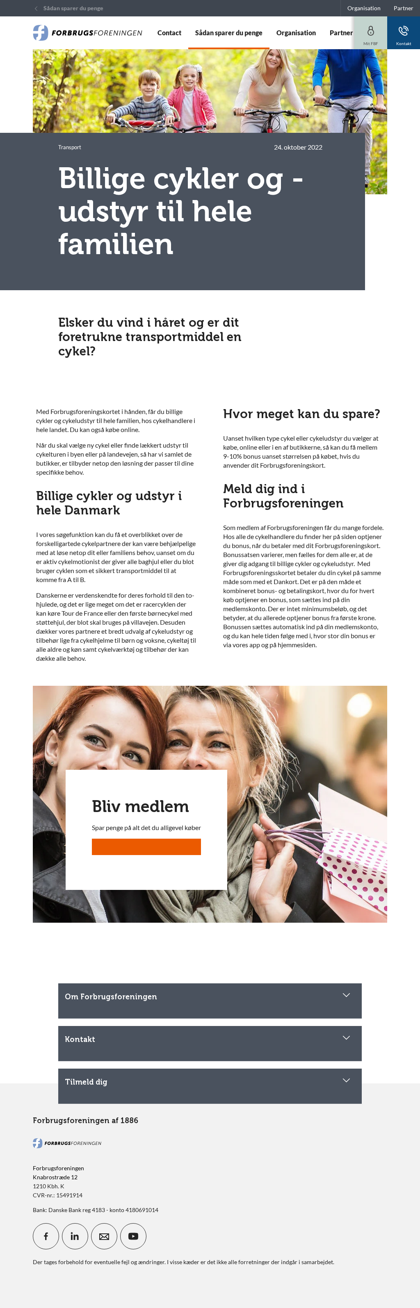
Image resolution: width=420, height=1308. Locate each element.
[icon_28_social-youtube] (133, 1236)
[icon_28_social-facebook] (46, 1236)
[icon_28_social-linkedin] (75, 1236)
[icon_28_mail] (104, 1236)
